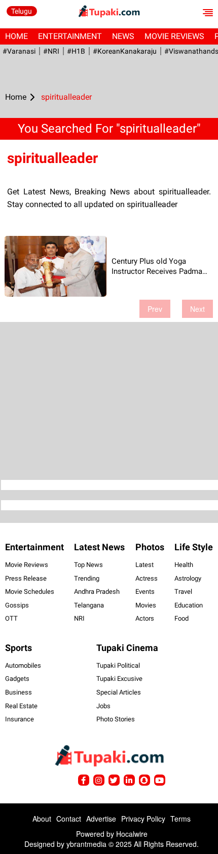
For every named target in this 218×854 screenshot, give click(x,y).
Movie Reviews (174, 36)
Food (181, 618)
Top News (88, 564)
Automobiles (23, 665)
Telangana (89, 605)
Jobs (103, 706)
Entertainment (70, 36)
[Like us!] (83, 780)
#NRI (51, 51)
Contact (68, 819)
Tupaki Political (118, 665)
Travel (183, 591)
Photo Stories (115, 719)
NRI (79, 618)
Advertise (101, 819)
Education (188, 605)
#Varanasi (19, 51)
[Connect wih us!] (129, 780)
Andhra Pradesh (97, 591)
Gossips (17, 605)
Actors (144, 618)
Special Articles (118, 692)
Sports (18, 647)
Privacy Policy (143, 819)
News (123, 36)
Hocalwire (132, 834)
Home (16, 36)
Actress (146, 578)
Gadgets (17, 678)
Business (18, 692)
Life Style (193, 547)
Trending (86, 578)
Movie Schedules (29, 591)
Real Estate (21, 706)
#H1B (76, 51)
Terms (180, 819)
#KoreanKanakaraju (125, 51)
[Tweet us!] (98, 780)
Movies (145, 605)
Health (183, 564)
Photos (149, 547)
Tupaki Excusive (119, 678)
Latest (144, 564)
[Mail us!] (159, 780)
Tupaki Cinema (127, 647)
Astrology (187, 578)
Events (145, 591)
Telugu (21, 11)
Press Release (26, 578)
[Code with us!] (144, 780)
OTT (11, 618)
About (41, 819)
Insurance (19, 719)
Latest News (99, 547)
